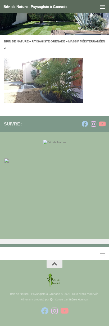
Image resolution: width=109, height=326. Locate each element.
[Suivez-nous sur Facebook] (85, 124)
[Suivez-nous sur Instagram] (93, 124)
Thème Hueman (78, 299)
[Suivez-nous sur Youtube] (102, 124)
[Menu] (102, 6)
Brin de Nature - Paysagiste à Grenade (35, 6)
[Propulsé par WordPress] (51, 299)
